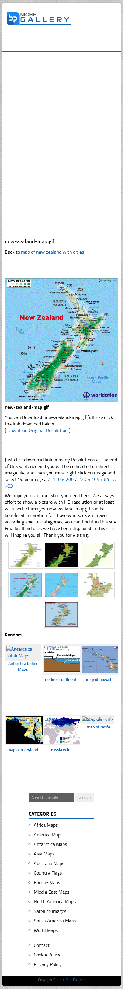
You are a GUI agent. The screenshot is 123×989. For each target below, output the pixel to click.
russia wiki (60, 749)
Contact (42, 945)
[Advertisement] (64, 40)
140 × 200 (63, 479)
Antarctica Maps (50, 844)
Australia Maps (49, 863)
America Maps (48, 835)
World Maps (46, 930)
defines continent (60, 679)
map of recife (98, 727)
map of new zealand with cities (52, 252)
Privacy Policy (48, 964)
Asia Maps (44, 854)
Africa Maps (46, 825)
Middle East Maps (51, 892)
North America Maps (55, 901)
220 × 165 (88, 479)
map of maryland (22, 749)
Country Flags (48, 873)
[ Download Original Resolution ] (37, 430)
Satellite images (50, 911)
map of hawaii (98, 679)
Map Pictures (75, 980)
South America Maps (55, 921)
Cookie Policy (47, 955)
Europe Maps (47, 882)
